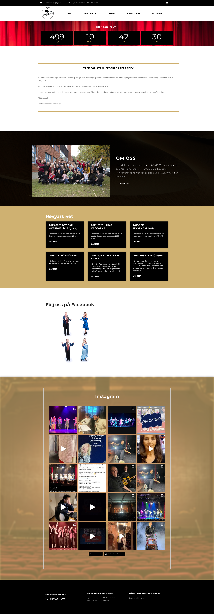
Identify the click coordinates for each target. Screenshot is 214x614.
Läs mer (53, 242)
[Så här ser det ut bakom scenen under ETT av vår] (122, 536)
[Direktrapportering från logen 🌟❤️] (63, 449)
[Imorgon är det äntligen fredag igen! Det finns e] (63, 536)
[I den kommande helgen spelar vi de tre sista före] (151, 420)
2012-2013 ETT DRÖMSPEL (148, 255)
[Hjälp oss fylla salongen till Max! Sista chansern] (92, 478)
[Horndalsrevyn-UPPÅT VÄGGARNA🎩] (151, 536)
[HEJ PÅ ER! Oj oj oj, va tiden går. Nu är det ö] (122, 420)
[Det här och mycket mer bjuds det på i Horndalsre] (92, 536)
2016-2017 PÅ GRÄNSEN (63, 255)
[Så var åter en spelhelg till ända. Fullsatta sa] (151, 507)
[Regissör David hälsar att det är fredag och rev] (122, 449)
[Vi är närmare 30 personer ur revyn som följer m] (92, 420)
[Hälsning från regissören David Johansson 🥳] (63, 507)
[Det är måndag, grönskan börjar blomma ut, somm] (63, 420)
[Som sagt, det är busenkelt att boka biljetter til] (92, 507)
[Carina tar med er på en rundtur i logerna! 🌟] (151, 449)
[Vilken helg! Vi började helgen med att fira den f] (151, 478)
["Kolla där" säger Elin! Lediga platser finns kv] (92, 449)
